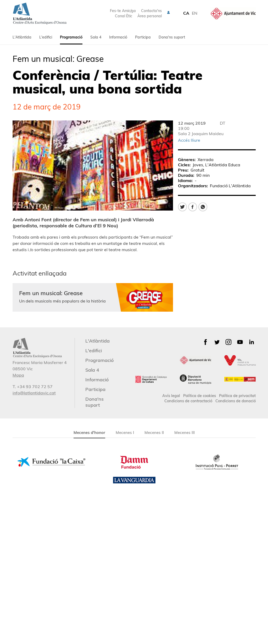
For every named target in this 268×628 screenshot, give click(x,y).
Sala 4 (95, 37)
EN (194, 13)
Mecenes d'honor (89, 432)
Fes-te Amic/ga (123, 10)
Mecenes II (154, 432)
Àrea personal (149, 16)
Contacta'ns (151, 10)
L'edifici (45, 37)
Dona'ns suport (172, 37)
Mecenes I (125, 432)
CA (186, 13)
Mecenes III (184, 432)
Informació (118, 37)
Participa (143, 37)
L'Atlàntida (22, 37)
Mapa (18, 375)
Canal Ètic (123, 16)
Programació (71, 37)
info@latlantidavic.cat (34, 392)
